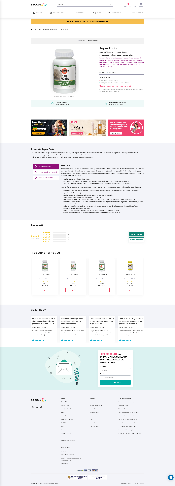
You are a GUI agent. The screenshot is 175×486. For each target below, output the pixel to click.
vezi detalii (127, 86)
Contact (63, 451)
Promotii (92, 419)
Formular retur (93, 402)
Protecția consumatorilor (68, 440)
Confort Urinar (93, 430)
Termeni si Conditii (126, 483)
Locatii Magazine (65, 416)
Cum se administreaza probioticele (128, 416)
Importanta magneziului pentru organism (130, 433)
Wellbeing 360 (65, 405)
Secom (40, 483)
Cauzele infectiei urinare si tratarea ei (128, 412)
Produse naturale (94, 426)
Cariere (63, 430)
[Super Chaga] (45, 266)
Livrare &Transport (66, 447)
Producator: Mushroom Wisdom (118, 94)
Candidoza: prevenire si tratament (128, 419)
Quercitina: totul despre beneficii (127, 423)
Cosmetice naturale (95, 416)
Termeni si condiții (66, 433)
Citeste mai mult (38, 340)
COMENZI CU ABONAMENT (67, 437)
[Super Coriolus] (73, 266)
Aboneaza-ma (115, 382)
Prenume (103, 367)
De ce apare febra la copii (125, 430)
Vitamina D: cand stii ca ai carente (128, 409)
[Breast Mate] (130, 266)
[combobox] (85, 5)
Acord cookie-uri (139, 483)
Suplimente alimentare (96, 405)
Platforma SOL (65, 444)
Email (102, 374)
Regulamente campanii (67, 454)
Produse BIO (93, 409)
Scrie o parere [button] (136, 234)
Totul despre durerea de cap (126, 402)
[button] (107, 70)
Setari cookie (64, 463)
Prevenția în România (67, 409)
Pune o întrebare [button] (136, 240)
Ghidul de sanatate (66, 423)
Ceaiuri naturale (94, 412)
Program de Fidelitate (67, 419)
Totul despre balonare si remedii (127, 426)
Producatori (93, 423)
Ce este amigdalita (123, 405)
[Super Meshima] (102, 266)
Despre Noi (64, 402)
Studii (62, 426)
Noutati (63, 412)
